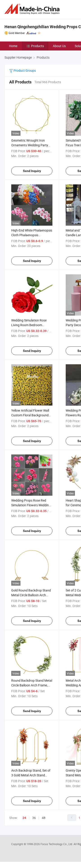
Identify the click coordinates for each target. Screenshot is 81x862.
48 (43, 818)
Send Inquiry (32, 171)
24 (24, 818)
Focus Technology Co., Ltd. (57, 844)
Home (13, 46)
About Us (59, 46)
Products (37, 46)
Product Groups (24, 70)
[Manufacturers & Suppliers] (32, 9)
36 (34, 818)
